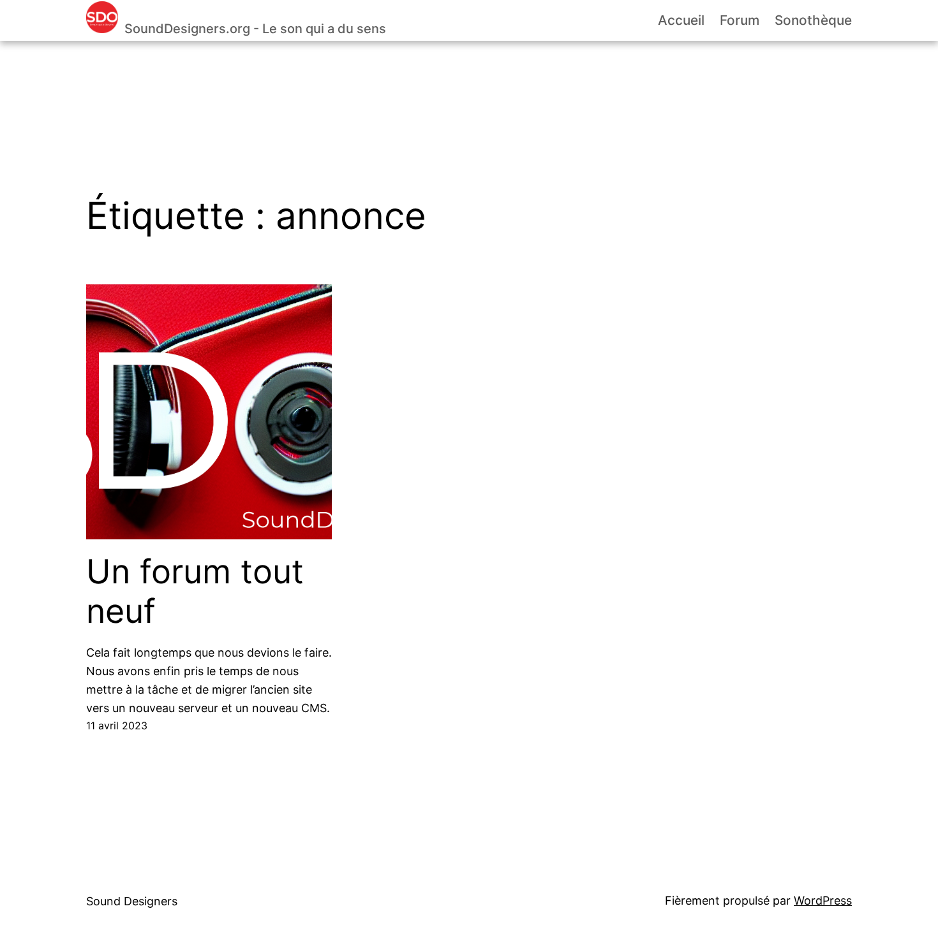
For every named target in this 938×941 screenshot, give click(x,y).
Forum (739, 20)
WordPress (823, 900)
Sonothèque (813, 20)
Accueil (681, 20)
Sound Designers (131, 901)
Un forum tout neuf (195, 591)
